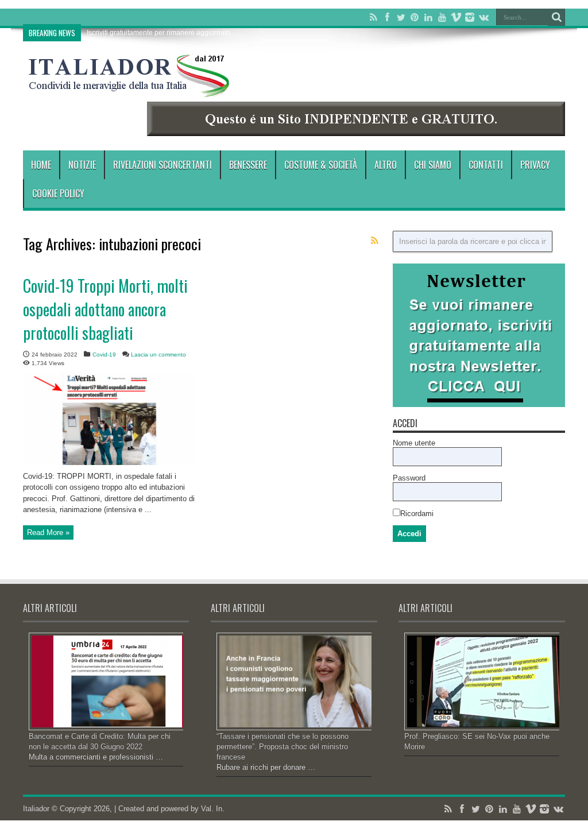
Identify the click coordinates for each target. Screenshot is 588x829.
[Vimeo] (456, 17)
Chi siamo (432, 165)
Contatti (486, 165)
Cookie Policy (58, 193)
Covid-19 (104, 354)
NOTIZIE (82, 165)
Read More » (48, 532)
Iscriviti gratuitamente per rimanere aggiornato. (159, 33)
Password (409, 478)
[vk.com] (483, 17)
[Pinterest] (414, 17)
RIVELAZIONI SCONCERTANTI (162, 165)
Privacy (535, 165)
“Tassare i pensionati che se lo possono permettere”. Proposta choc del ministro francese (282, 746)
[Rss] (373, 17)
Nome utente (414, 443)
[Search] (556, 17)
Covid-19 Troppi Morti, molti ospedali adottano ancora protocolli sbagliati (105, 309)
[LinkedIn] (428, 17)
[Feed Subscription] (374, 240)
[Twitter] (401, 17)
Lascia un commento (158, 354)
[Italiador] (129, 88)
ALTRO (385, 165)
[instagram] (469, 17)
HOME (41, 165)
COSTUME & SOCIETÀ (320, 165)
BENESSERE (248, 165)
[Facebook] (387, 17)
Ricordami (417, 513)
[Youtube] (442, 17)
